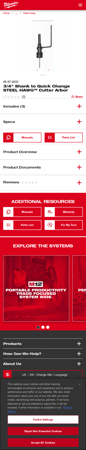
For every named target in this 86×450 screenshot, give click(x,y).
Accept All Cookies (43, 442)
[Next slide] (48, 70)
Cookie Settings (43, 419)
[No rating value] (12, 96)
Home (6, 13)
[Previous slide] (37, 70)
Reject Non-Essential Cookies (43, 431)
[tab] (38, 327)
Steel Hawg (29, 13)
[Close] (79, 384)
